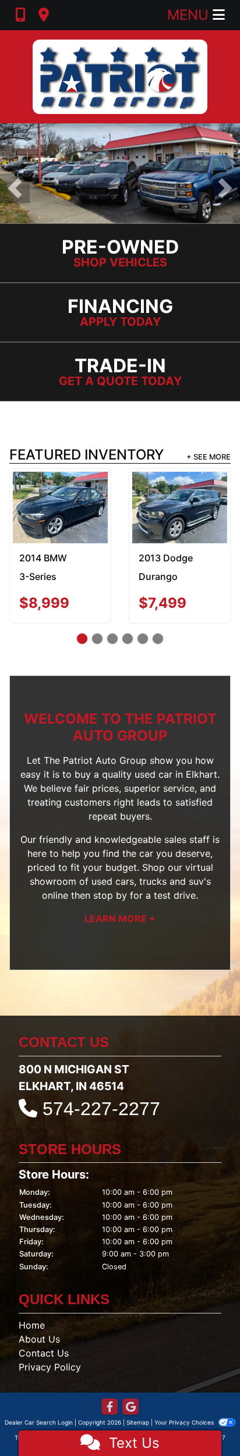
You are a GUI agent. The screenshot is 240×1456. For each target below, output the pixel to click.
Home (32, 1325)
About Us (39, 1339)
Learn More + (120, 918)
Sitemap (137, 1422)
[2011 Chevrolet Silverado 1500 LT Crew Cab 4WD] (62, 502)
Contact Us (44, 1353)
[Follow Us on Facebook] (109, 1407)
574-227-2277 (101, 1108)
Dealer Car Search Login (39, 1422)
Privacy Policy (50, 1367)
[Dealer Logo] (120, 77)
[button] (15, 188)
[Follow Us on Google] (130, 1407)
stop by (110, 895)
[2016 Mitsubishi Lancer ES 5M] (181, 503)
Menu (190, 14)
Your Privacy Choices (185, 1422)
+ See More (208, 457)
